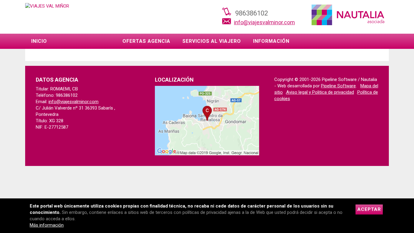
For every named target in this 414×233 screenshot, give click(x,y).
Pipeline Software (338, 86)
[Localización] (207, 154)
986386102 (251, 13)
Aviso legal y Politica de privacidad (320, 92)
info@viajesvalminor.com (264, 22)
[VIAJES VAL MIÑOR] (47, 6)
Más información (47, 225)
